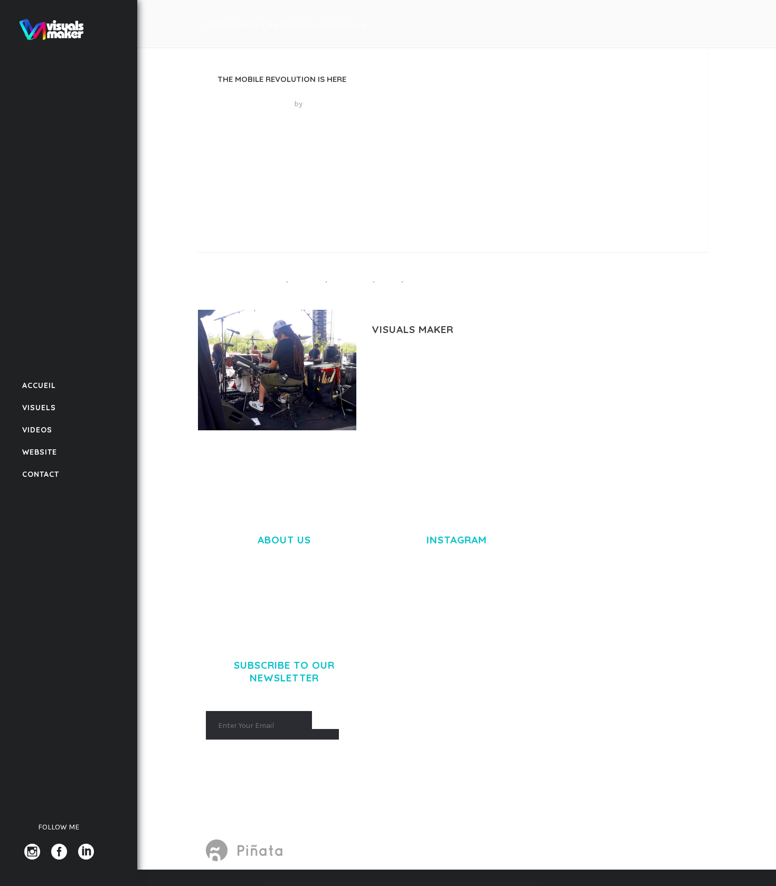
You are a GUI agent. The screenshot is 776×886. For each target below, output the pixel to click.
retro (419, 278)
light (388, 278)
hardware (261, 278)
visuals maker (333, 103)
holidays (351, 278)
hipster (307, 278)
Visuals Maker (232, 25)
